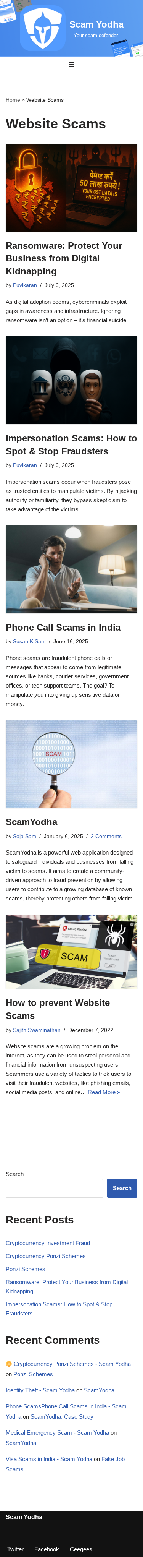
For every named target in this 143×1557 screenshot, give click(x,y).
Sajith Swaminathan (37, 1030)
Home (13, 100)
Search (15, 1174)
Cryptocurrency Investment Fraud (48, 1243)
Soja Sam (24, 836)
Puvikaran (25, 285)
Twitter (15, 1549)
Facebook (46, 1549)
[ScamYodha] (71, 764)
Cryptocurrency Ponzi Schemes (46, 1256)
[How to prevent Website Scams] (71, 952)
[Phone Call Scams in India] (71, 569)
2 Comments (106, 836)
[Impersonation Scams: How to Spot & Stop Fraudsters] (71, 380)
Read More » (104, 1092)
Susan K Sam (29, 641)
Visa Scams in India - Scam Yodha (49, 1459)
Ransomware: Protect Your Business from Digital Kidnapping (64, 258)
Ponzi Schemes (25, 1269)
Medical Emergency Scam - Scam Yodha (57, 1432)
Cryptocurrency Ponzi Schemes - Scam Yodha (71, 1364)
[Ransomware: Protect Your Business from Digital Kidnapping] (71, 188)
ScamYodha (31, 822)
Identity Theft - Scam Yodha (40, 1390)
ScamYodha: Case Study (62, 1416)
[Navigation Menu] (71, 64)
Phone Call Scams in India (63, 627)
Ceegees (81, 1549)
